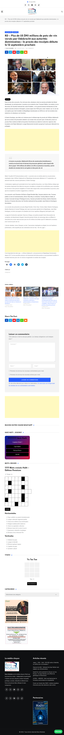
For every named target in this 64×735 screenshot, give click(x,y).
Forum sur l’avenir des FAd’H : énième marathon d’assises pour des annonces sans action (46, 684)
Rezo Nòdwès (10, 48)
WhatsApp (58, 731)
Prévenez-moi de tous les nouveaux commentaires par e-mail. (27, 371)
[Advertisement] (32, 140)
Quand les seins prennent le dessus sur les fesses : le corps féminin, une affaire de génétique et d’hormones (45, 673)
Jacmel (17, 454)
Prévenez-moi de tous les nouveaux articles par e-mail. (25, 374)
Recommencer (32, 583)
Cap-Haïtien (17, 446)
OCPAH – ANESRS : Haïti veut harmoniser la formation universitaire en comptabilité (45, 679)
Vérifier (8, 509)
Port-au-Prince (17, 450)
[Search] (62, 11)
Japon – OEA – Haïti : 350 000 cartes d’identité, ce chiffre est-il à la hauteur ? (46, 663)
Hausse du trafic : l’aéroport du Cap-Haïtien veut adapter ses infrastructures (46, 668)
